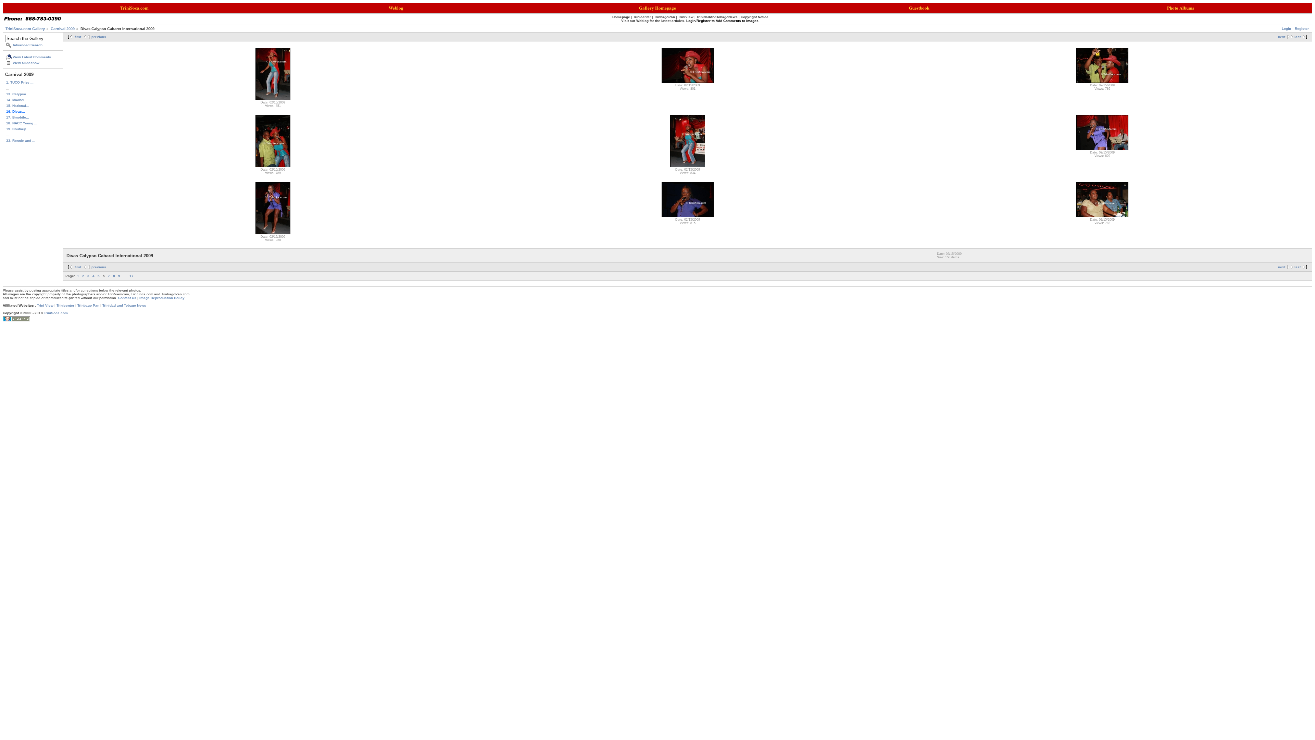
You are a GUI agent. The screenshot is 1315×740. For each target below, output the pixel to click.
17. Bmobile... (17, 117)
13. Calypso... (17, 94)
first (78, 37)
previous (98, 37)
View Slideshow (26, 63)
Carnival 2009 (63, 29)
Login (1286, 28)
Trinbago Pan (88, 305)
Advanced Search (27, 45)
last (1297, 37)
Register (1302, 28)
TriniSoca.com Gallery (25, 29)
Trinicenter (65, 305)
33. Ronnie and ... (20, 141)
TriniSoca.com (56, 313)
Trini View (45, 305)
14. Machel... (16, 100)
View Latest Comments (32, 57)
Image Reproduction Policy (162, 298)
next (1281, 37)
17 (131, 276)
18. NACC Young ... (21, 123)
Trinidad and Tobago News (124, 305)
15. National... (17, 106)
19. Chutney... (17, 129)
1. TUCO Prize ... (20, 82)
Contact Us (127, 298)
